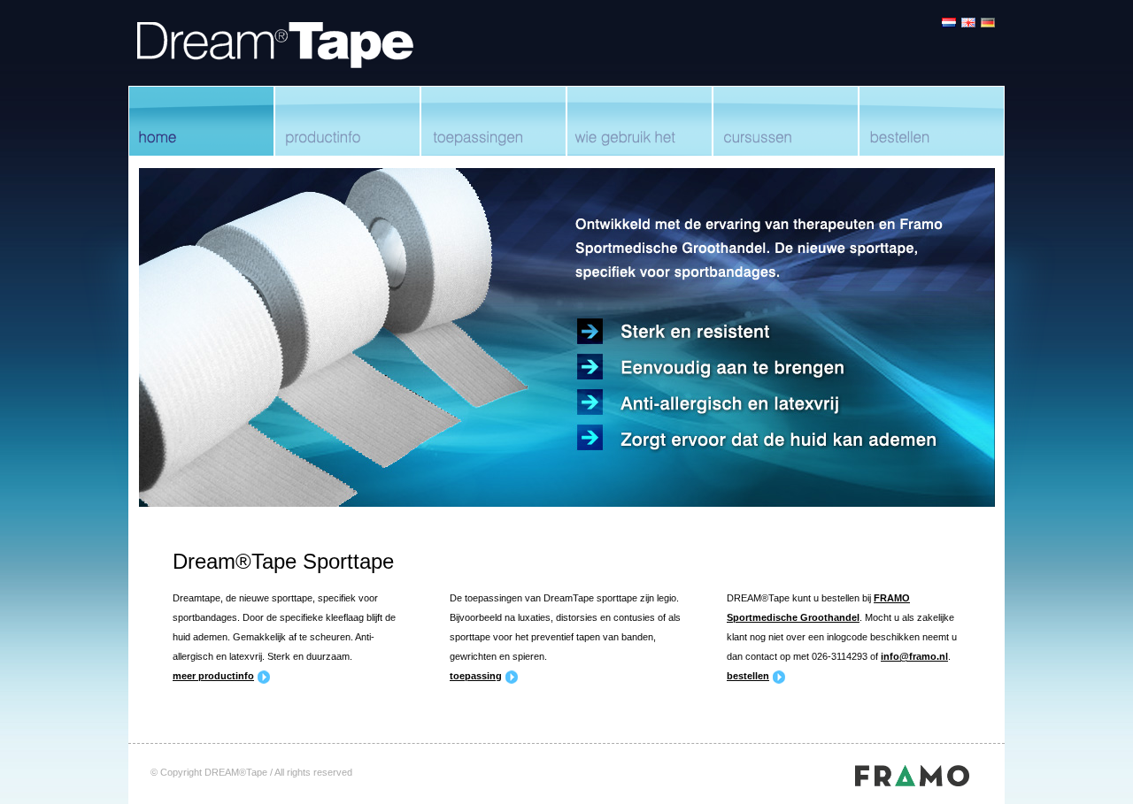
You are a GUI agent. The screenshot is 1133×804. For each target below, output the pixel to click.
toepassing (476, 675)
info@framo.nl (914, 656)
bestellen (748, 675)
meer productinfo (213, 675)
